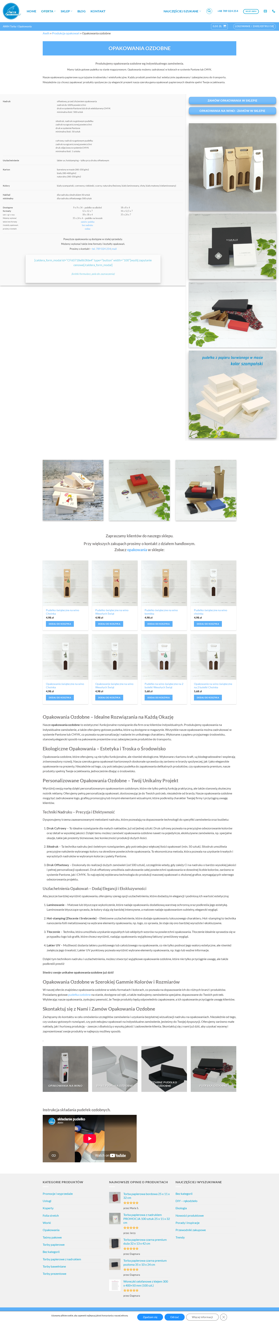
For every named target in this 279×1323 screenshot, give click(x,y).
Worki (47, 1222)
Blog (81, 11)
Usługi (47, 1201)
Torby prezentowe (54, 1273)
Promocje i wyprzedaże (58, 1193)
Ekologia (181, 1208)
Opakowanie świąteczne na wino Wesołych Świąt (114, 685)
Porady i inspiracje (187, 1222)
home (31, 11)
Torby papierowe (54, 1244)
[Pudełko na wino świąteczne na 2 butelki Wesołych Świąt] (164, 657)
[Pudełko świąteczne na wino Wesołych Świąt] (115, 583)
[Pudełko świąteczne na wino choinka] (213, 583)
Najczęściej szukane (181, 11)
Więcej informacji (202, 1317)
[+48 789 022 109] (274, 11)
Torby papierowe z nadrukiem (62, 1259)
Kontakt (98, 11)
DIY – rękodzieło (186, 1201)
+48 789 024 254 (228, 11)
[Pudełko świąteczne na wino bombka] (164, 583)
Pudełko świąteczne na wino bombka (161, 612)
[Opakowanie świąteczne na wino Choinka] (65, 657)
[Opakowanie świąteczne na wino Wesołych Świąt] (115, 657)
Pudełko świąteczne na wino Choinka (62, 612)
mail (114, 248)
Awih (46, 33)
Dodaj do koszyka (60, 624)
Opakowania (51, 1230)
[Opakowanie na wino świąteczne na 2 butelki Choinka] (213, 657)
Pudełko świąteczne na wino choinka (210, 612)
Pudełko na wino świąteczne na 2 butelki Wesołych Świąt (164, 685)
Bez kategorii (51, 1251)
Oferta (47, 11)
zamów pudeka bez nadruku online (87, 225)
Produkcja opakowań (66, 33)
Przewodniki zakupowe (191, 1230)
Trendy (180, 1237)
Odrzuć (174, 1317)
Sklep (65, 11)
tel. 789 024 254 (101, 248)
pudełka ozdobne (79, 994)
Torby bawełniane (54, 1266)
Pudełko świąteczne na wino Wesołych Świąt (111, 612)
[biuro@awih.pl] (266, 11)
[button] (209, 11)
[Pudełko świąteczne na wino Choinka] (65, 583)
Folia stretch (51, 1215)
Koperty (48, 1208)
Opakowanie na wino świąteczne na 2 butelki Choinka (213, 685)
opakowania (137, 549)
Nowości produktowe (190, 1215)
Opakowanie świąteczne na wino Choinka (65, 685)
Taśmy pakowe (52, 1237)
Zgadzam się (150, 1317)
